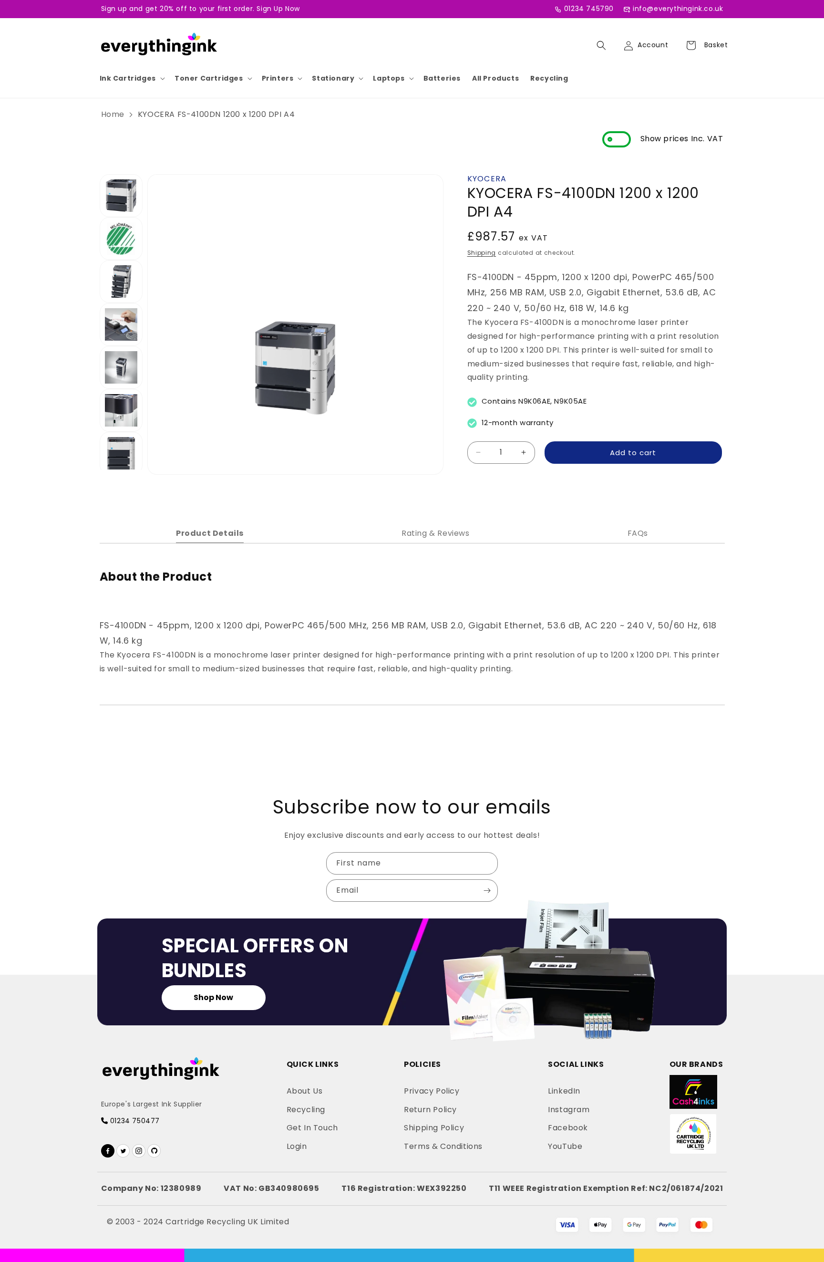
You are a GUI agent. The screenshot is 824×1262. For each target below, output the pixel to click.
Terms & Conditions (443, 1146)
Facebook (568, 1127)
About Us (305, 1090)
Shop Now (213, 997)
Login (297, 1146)
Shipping (481, 252)
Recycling (549, 78)
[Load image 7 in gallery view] (121, 453)
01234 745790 (589, 8)
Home (112, 114)
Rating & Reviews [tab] (436, 533)
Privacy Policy (431, 1090)
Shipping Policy (434, 1127)
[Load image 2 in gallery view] (121, 238)
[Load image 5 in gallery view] (121, 367)
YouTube (565, 1146)
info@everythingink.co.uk (678, 8)
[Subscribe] (486, 890)
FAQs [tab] (638, 533)
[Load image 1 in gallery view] (121, 195)
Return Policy (430, 1109)
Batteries (442, 78)
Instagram (568, 1109)
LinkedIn (564, 1090)
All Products (495, 78)
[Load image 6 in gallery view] (121, 410)
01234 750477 (134, 1121)
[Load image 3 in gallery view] (121, 281)
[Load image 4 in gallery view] (121, 324)
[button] (131, 78)
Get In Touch (312, 1127)
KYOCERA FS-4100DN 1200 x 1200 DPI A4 (216, 114)
